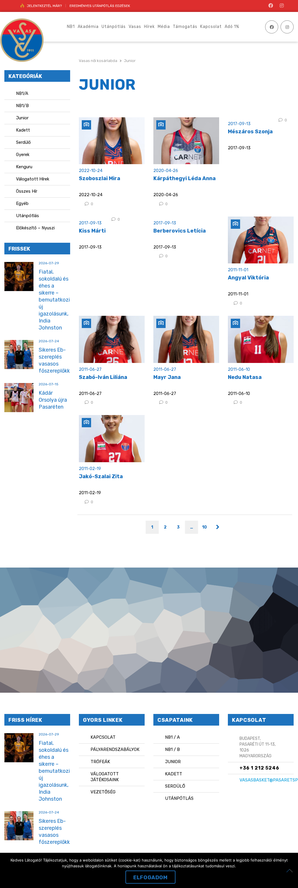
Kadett (23, 130)
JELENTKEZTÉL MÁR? (44, 6)
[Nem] (291, 870)
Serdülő (23, 142)
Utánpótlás (27, 215)
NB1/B (22, 105)
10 (204, 527)
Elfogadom (150, 877)
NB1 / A (172, 737)
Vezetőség (103, 792)
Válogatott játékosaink (105, 776)
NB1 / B (172, 749)
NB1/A (22, 93)
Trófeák (100, 761)
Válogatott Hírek (32, 179)
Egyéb (22, 203)
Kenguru (24, 166)
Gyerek (22, 154)
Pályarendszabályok (115, 749)
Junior (22, 117)
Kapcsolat (103, 737)
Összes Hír (26, 191)
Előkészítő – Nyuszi (35, 228)
